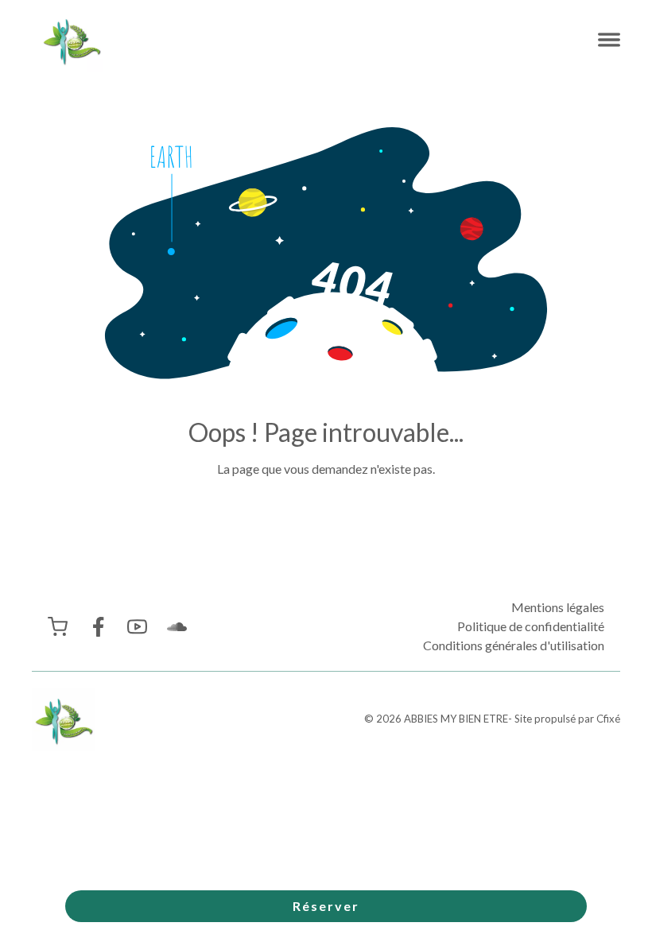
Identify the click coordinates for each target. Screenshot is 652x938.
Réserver (326, 905)
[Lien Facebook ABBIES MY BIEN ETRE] (97, 627)
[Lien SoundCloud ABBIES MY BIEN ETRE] (177, 627)
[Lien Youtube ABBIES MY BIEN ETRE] (137, 627)
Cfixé (608, 718)
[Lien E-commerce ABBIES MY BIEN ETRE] (58, 627)
